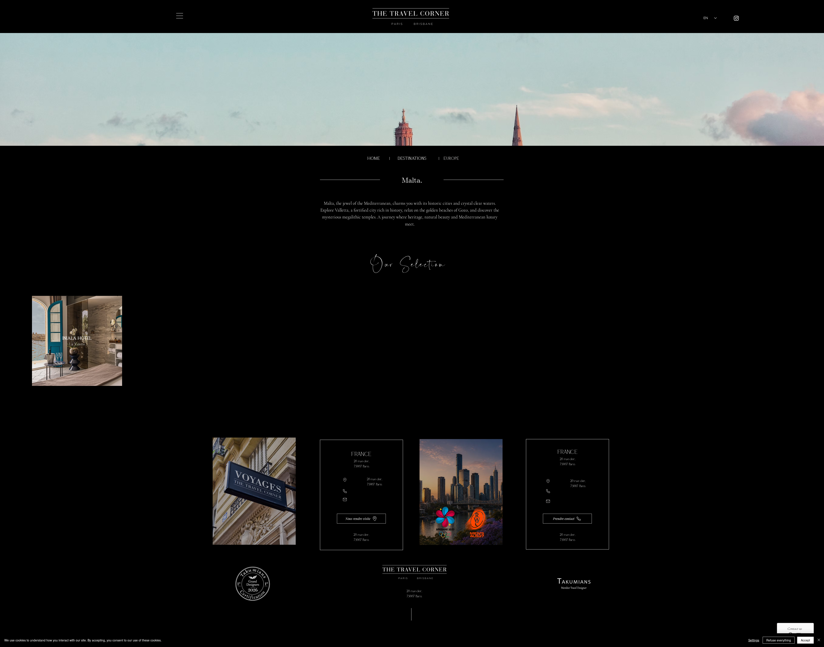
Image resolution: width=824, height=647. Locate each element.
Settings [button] (753, 640)
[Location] (345, 479)
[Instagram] (736, 18)
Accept (805, 640)
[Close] (818, 640)
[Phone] (345, 491)
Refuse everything (778, 640)
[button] (179, 15)
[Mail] (345, 499)
